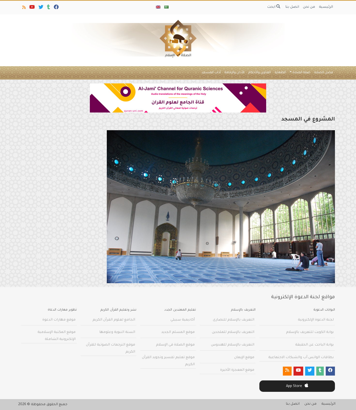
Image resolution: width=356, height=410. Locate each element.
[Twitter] (40, 8)
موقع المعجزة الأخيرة (237, 370)
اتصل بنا (292, 7)
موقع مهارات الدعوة (59, 320)
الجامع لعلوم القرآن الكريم (114, 320)
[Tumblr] (48, 8)
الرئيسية (326, 7)
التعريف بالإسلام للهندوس (232, 345)
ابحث (271, 7)
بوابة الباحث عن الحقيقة (314, 345)
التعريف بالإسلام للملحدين (233, 332)
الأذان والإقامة (234, 72)
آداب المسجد (211, 72)
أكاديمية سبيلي (182, 320)
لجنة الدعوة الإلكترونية (316, 320)
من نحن (309, 7)
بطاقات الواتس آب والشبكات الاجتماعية (301, 358)
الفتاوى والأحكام (259, 72)
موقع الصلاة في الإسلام (175, 345)
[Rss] (23, 8)
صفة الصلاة (301, 72)
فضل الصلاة (323, 72)
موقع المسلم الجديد (178, 332)
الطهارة (280, 72)
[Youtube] (31, 8)
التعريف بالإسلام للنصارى (233, 320)
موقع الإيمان (244, 358)
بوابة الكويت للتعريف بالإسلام (310, 332)
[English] (158, 7)
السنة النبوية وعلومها (117, 332)
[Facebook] (56, 8)
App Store (294, 386)
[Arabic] (166, 7)
